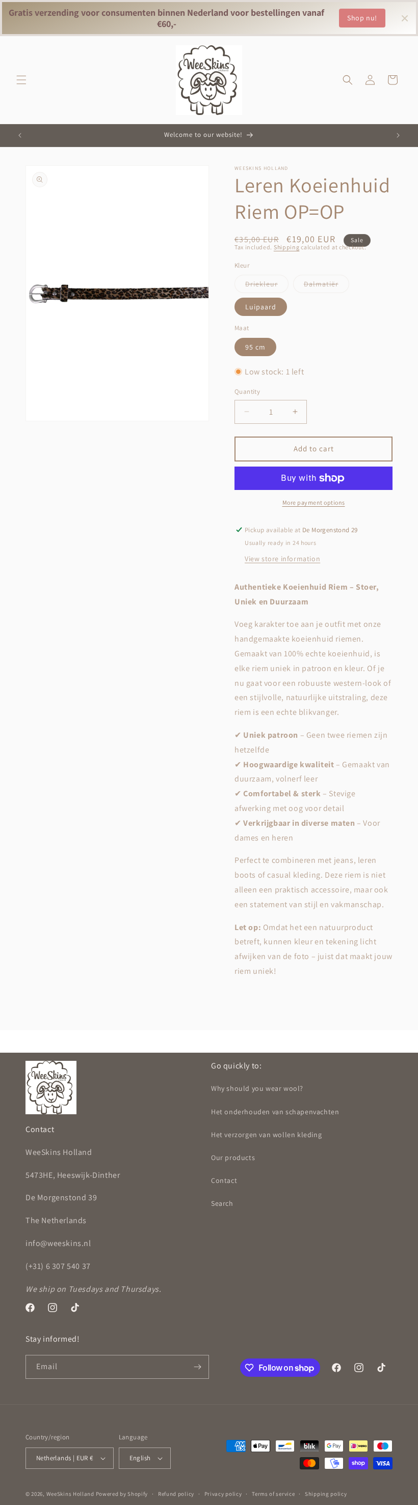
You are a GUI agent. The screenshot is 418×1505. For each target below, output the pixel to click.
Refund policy (176, 1493)
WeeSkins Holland (70, 1493)
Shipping (287, 247)
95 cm (255, 347)
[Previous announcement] (20, 135)
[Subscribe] (197, 1367)
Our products (233, 1157)
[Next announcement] (398, 135)
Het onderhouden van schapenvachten (275, 1111)
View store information (282, 558)
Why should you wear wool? (257, 1088)
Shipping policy (326, 1493)
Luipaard (260, 306)
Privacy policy (223, 1493)
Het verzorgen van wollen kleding (266, 1134)
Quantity (247, 391)
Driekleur (267, 286)
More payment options (313, 502)
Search (222, 1203)
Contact (224, 1180)
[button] (21, 80)
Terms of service (273, 1493)
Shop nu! (362, 17)
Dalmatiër (326, 286)
